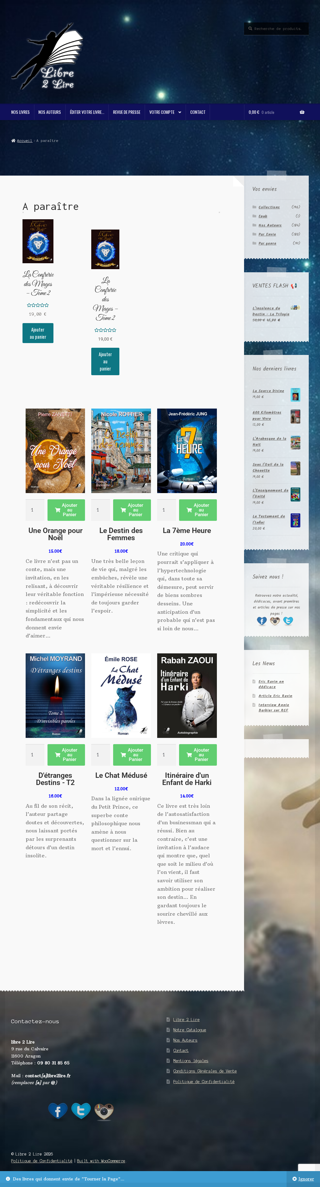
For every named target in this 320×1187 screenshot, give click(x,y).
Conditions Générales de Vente (205, 1071)
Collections (269, 207)
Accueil (24, 141)
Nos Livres (20, 112)
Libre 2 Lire (186, 1020)
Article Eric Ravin (275, 696)
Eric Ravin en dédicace (271, 684)
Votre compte (161, 112)
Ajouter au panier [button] (38, 333)
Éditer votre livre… (87, 112)
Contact (198, 112)
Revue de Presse (126, 112)
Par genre (267, 243)
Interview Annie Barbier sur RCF (273, 707)
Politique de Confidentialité (204, 1082)
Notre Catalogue (189, 1030)
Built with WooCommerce (101, 1161)
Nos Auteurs (49, 112)
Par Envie (267, 234)
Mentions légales (190, 1061)
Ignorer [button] (306, 1179)
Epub (262, 216)
